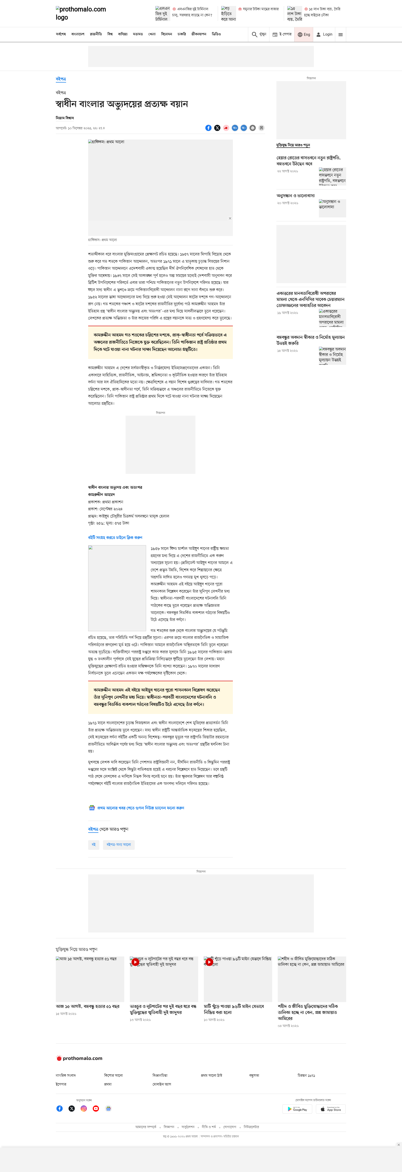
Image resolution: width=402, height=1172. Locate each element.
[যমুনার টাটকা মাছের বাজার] (228, 13)
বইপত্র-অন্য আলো (119, 844)
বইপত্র (61, 79)
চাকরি (182, 34)
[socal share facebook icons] (209, 130)
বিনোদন (166, 34)
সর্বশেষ (61, 34)
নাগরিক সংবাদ (66, 1075)
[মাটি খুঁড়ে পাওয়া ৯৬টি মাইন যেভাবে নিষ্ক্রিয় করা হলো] (238, 979)
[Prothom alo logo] (79, 1060)
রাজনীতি (96, 34)
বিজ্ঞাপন (169, 1127)
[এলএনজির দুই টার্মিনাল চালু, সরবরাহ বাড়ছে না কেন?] (162, 13)
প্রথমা (108, 1084)
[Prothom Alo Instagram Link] (86, 1109)
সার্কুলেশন (188, 1127)
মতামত (138, 34)
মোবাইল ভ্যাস (162, 1084)
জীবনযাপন (198, 34)
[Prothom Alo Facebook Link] (62, 1109)
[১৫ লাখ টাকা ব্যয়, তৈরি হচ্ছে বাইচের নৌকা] (294, 13)
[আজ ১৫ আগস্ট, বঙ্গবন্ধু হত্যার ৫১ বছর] (90, 979)
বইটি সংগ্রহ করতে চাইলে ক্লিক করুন (115, 538)
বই (94, 844)
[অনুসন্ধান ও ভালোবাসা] (332, 208)
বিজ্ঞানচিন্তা (160, 1075)
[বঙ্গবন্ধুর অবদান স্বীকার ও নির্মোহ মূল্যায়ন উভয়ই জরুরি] (332, 356)
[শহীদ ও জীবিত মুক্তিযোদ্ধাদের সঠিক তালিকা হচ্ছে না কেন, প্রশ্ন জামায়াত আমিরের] (312, 979)
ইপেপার (61, 1084)
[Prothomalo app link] (297, 1110)
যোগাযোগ (229, 1127)
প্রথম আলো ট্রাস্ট (211, 1075)
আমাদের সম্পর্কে (145, 1127)
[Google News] (108, 1109)
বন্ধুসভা (254, 1075)
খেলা (152, 34)
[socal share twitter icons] (218, 130)
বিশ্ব (110, 34)
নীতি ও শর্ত (209, 1127)
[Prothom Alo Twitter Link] (74, 1109)
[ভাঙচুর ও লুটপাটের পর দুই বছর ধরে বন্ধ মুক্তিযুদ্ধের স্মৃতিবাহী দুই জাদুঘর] (164, 979)
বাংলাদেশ (77, 34)
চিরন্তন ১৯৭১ (306, 1075)
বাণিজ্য (122, 34)
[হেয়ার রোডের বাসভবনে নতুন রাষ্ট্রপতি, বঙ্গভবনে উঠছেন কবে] (332, 176)
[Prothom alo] (87, 13)
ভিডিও (216, 34)
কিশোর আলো (113, 1075)
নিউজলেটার (251, 1127)
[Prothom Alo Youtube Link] (98, 1109)
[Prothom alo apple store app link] (330, 1110)
